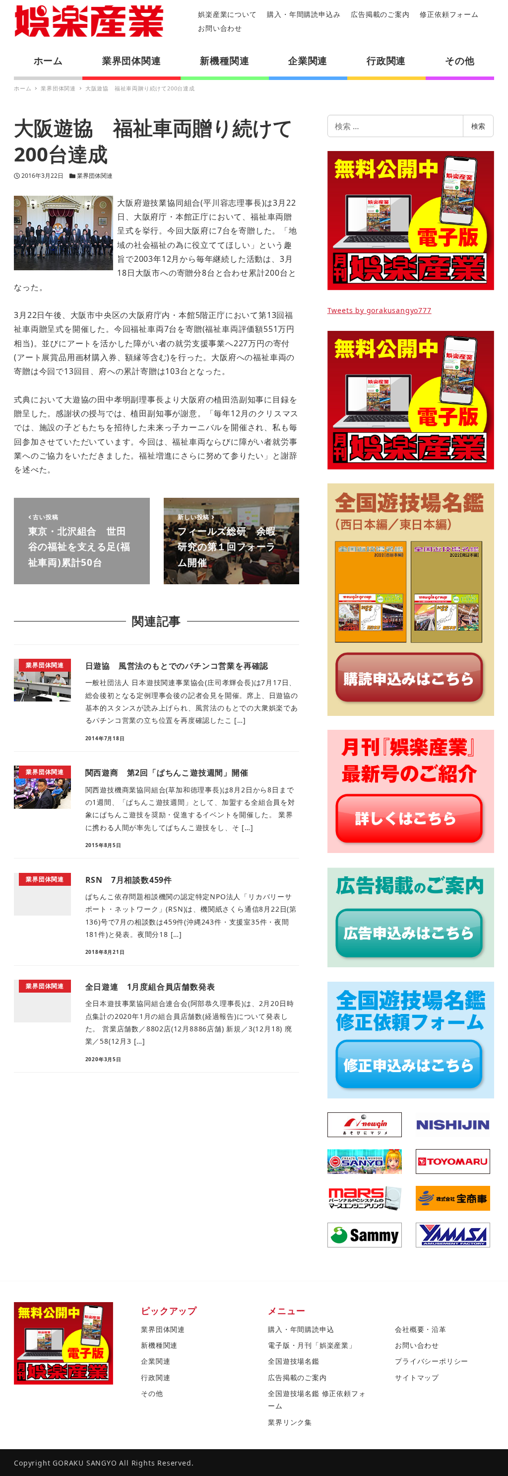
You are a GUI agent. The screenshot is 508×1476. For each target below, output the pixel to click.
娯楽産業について (227, 14)
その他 (152, 1393)
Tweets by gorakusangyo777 (379, 310)
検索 (478, 126)
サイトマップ (417, 1377)
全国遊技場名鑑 (293, 1361)
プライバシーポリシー (431, 1361)
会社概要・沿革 (420, 1329)
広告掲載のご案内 (380, 14)
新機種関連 (159, 1345)
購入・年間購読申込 (301, 1329)
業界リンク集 (290, 1422)
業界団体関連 (95, 175)
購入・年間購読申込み (303, 14)
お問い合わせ (220, 28)
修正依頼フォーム (449, 14)
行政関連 (155, 1377)
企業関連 (155, 1361)
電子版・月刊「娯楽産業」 (312, 1345)
